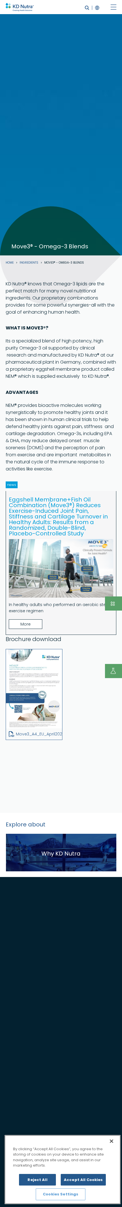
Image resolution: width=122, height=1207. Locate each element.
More (25, 624)
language (95, 8)
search (87, 8)
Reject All (37, 1179)
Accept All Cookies (83, 1179)
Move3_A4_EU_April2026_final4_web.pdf (56, 734)
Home (10, 262)
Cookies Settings (60, 1194)
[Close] (111, 1141)
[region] (63, 1169)
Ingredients (29, 262)
